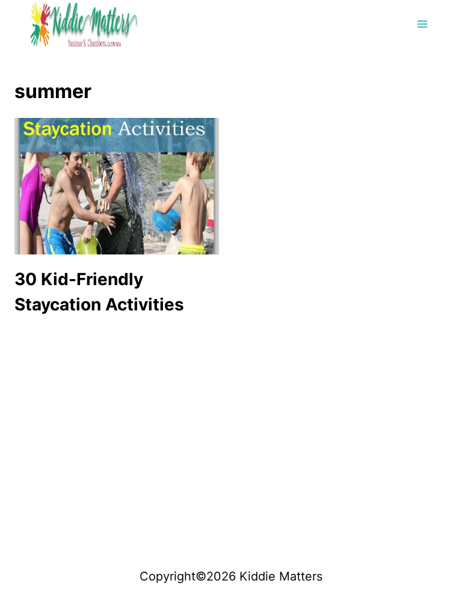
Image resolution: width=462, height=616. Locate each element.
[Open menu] (422, 23)
